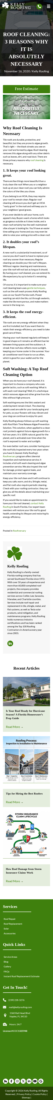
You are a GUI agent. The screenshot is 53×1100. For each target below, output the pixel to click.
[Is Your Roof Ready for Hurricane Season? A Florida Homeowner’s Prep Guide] (26, 691)
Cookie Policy (39, 1094)
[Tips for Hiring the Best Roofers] (26, 762)
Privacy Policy (24, 1094)
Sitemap (26, 1097)
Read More (14, 726)
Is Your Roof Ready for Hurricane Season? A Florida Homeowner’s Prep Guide (25, 714)
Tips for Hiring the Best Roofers (24, 793)
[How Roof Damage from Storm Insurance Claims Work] (26, 837)
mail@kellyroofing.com (20, 1007)
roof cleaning (36, 160)
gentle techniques (36, 287)
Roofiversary (9, 456)
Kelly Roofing (40, 71)
